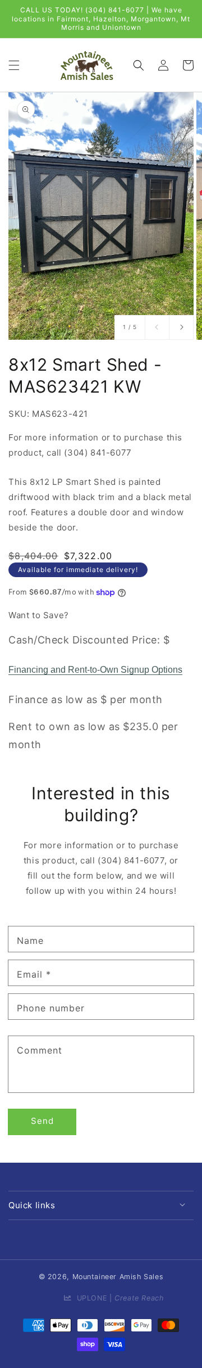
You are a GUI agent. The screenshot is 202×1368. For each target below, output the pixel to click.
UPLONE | (117, 1298)
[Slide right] (181, 327)
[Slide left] (157, 327)
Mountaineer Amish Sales (118, 1276)
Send (42, 1120)
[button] (14, 64)
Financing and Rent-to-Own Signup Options (95, 669)
